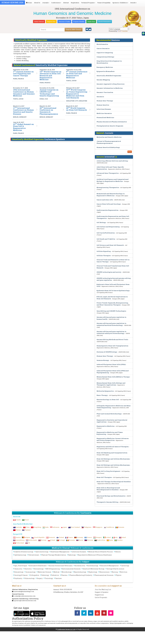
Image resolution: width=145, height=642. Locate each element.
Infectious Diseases (104, 109)
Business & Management (109, 566)
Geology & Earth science (115, 569)
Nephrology (92, 572)
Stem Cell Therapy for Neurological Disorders (114, 482)
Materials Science (44, 572)
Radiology (72, 555)
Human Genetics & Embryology (108, 147)
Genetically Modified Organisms (109, 76)
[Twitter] (84, 613)
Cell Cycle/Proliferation (106, 233)
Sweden (119, 540)
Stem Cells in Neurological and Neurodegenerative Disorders (108, 489)
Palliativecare (33, 555)
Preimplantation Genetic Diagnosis (110, 126)
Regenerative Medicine (106, 426)
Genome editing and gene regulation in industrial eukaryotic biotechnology (111, 332)
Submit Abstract (39, 21)
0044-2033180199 (66, 589)
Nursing (115, 572)
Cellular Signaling (104, 251)
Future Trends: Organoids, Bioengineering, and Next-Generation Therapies (112, 304)
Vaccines (58, 578)
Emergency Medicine (105, 67)
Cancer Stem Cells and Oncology (109, 204)
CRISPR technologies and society (109, 272)
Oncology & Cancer (21, 575)
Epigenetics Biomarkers (105, 71)
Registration (75, 3)
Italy (116, 537)
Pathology (45, 575)
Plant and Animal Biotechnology (109, 414)
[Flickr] (110, 613)
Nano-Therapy (102, 395)
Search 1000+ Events (73, 30)
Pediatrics (55, 575)
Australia (19, 527)
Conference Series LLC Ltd (66, 629)
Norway (43, 540)
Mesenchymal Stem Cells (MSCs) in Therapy (113, 377)
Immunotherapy (103, 360)
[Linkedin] (90, 613)
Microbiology (67, 572)
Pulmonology (29, 578)
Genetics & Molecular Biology (93, 569)
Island (124, 537)
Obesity (118, 552)
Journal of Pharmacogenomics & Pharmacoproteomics (109, 142)
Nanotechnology (80, 572)
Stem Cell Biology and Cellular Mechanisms (113, 459)
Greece (89, 537)
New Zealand (75, 527)
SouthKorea (110, 527)
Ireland (108, 537)
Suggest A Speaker (101, 592)
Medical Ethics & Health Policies (100, 552)
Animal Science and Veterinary (60, 566)
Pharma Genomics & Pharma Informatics (112, 122)
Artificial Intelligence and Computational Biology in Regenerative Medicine (113, 180)
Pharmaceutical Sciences (103, 575)
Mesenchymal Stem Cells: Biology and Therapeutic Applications (111, 384)
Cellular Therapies (104, 255)
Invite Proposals (101, 597)
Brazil (27, 520)
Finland (61, 537)
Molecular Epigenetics (105, 391)
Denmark (52, 537)
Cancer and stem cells (105, 200)
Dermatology (39, 569)
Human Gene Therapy (105, 101)
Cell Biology (101, 222)
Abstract (66, 3)
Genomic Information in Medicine (110, 88)
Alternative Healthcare (38, 566)
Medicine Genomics (104, 113)
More (129, 152)
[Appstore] (90, 29)
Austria (18, 537)
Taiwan (18, 530)
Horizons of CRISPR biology (107, 352)
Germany (80, 537)
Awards (132, 3)
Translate (124, 31)
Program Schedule (78, 21)
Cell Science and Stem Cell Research (110, 245)
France (70, 537)
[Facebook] (77, 613)
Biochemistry (80, 566)
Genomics (100, 97)
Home (29, 3)
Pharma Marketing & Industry (80, 575)
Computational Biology (105, 57)
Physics (118, 575)
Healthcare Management (60, 552)
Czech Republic (39, 537)
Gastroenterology (41, 552)
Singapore (98, 527)
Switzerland (20, 543)
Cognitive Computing (105, 53)
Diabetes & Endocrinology (23, 552)
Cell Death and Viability (106, 239)
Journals (45, 3)
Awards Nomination (104, 21)
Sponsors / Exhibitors (120, 3)
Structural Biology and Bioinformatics (111, 496)
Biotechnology (92, 566)
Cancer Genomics (103, 48)
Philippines (87, 527)
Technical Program (87, 3)
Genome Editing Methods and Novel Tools (112, 339)
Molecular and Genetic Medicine (109, 137)
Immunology (31, 572)
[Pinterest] (104, 613)
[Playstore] (87, 29)
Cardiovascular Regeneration (107, 210)
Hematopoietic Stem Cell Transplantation (112, 346)
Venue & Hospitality (103, 3)
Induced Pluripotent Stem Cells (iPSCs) (111, 364)
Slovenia (90, 540)
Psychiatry (18, 578)
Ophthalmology (20, 555)
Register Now (51, 21)
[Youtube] (97, 613)
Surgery (40, 578)
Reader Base (91, 21)
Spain (111, 540)
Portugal (62, 540)
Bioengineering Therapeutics (108, 187)
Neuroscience (104, 572)
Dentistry (28, 569)
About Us (37, 3)
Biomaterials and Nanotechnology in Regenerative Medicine (111, 195)
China (28, 527)
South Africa (101, 540)
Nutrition (123, 572)
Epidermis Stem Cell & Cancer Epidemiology (113, 290)
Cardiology (125, 566)
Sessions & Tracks (64, 21)
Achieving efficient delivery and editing (112, 161)
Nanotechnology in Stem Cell (108, 399)
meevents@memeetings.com (24, 591)
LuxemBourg (20, 540)
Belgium (27, 537)
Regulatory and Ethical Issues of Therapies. (113, 447)
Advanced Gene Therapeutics (108, 173)
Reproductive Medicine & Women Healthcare (95, 555)
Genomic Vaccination (105, 92)
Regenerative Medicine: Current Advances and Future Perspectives (113, 439)
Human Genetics (103, 105)
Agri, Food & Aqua (20, 566)
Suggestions (99, 595)
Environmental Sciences (71, 569)
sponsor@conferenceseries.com (25, 600)
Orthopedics (34, 575)
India (47, 527)
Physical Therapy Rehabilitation (53, 555)
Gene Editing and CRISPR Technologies (111, 311)
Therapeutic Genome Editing (107, 502)
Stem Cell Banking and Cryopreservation (112, 453)
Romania (121, 527)
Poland (52, 540)
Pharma (64, 575)
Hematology (18, 572)
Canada (18, 520)
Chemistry (18, 569)
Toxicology (49, 578)
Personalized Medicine (105, 117)
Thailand (27, 530)
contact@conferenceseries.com (24, 596)
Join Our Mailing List (103, 589)
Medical (56, 572)
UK (29, 543)
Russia (81, 540)
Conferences (55, 3)
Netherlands (32, 540)
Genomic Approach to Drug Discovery (111, 84)
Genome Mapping (103, 80)
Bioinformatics (102, 44)
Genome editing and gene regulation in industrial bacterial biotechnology (111, 324)
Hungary (99, 537)
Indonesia (56, 527)
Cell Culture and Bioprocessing (108, 227)
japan (65, 527)
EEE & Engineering (53, 569)
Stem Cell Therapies (104, 477)
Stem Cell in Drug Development (108, 471)
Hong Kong (37, 527)
